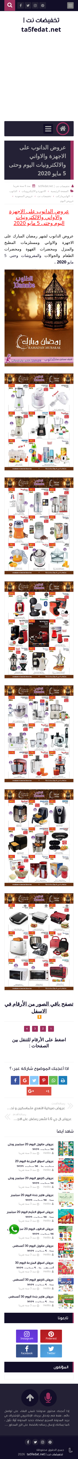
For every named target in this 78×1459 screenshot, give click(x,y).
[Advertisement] (39, 78)
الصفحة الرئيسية (59, 191)
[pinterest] (50, 1442)
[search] (9, 5)
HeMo (47, 1153)
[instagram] (42, 1442)
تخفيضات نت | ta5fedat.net (45, 1454)
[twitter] (35, 1442)
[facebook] (28, 1442)
